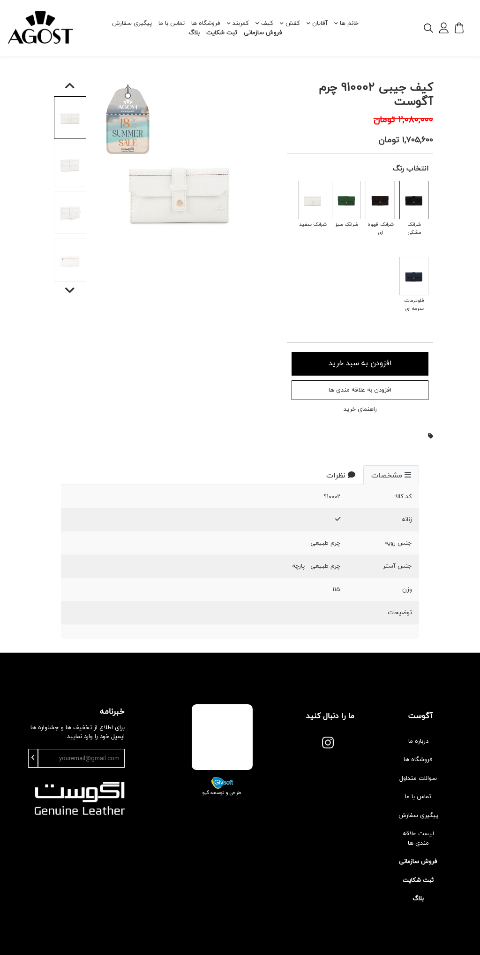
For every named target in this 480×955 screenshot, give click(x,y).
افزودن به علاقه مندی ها (360, 390)
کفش (292, 23)
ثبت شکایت (221, 32)
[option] (180, 190)
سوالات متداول (418, 778)
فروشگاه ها (205, 23)
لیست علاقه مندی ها (418, 838)
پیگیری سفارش (132, 23)
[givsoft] (222, 782)
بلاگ (194, 32)
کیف (267, 23)
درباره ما (418, 741)
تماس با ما (171, 23)
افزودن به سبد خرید (360, 363)
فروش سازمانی (263, 32)
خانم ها (349, 23)
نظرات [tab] (335, 475)
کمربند (240, 23)
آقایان (320, 23)
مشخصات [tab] (386, 475)
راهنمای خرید (360, 409)
